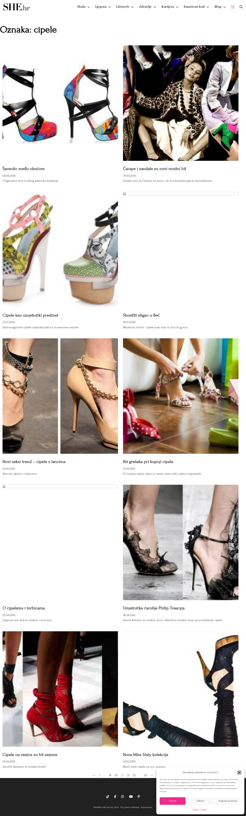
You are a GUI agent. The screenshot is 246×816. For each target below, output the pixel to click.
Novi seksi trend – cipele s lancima (34, 461)
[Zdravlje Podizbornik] (154, 7)
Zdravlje (145, 7)
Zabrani (200, 800)
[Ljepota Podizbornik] (109, 7)
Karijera (167, 7)
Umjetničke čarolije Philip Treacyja (154, 608)
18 (110, 775)
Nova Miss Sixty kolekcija (145, 754)
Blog (217, 7)
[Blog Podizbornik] (224, 7)
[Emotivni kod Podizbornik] (207, 7)
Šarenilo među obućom (24, 168)
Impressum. (146, 807)
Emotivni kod (194, 7)
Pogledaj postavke (228, 800)
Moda (81, 7)
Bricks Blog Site (123, 786)
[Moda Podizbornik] (88, 7)
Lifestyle (122, 7)
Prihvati (172, 800)
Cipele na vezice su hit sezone (30, 754)
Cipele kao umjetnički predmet (30, 315)
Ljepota (100, 7)
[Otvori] (241, 7)
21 (128, 775)
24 (145, 775)
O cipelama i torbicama (24, 608)
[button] (239, 772)
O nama (195, 809)
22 (134, 775)
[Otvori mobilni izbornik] (232, 7)
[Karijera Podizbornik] (177, 7)
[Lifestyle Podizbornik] (132, 7)
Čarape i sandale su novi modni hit (154, 168)
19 (116, 775)
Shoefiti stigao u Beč (141, 315)
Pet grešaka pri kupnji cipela (148, 461)
